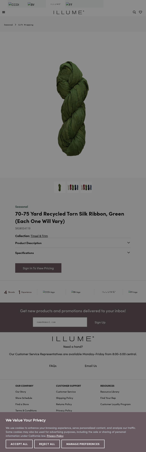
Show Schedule (23, 398)
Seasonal (8, 25)
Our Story (20, 391)
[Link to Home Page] (69, 12)
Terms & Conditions (26, 410)
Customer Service (66, 391)
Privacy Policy (64, 410)
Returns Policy (64, 404)
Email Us (91, 365)
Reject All (47, 444)
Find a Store (22, 404)
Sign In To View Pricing (38, 268)
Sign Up (100, 322)
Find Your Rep (108, 398)
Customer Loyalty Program (115, 404)
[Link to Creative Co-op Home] (73, 338)
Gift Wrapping (25, 25)
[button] (3, 11)
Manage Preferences (83, 444)
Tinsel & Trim (39, 236)
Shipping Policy (64, 398)
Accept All (19, 444)
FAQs (53, 365)
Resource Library (109, 391)
